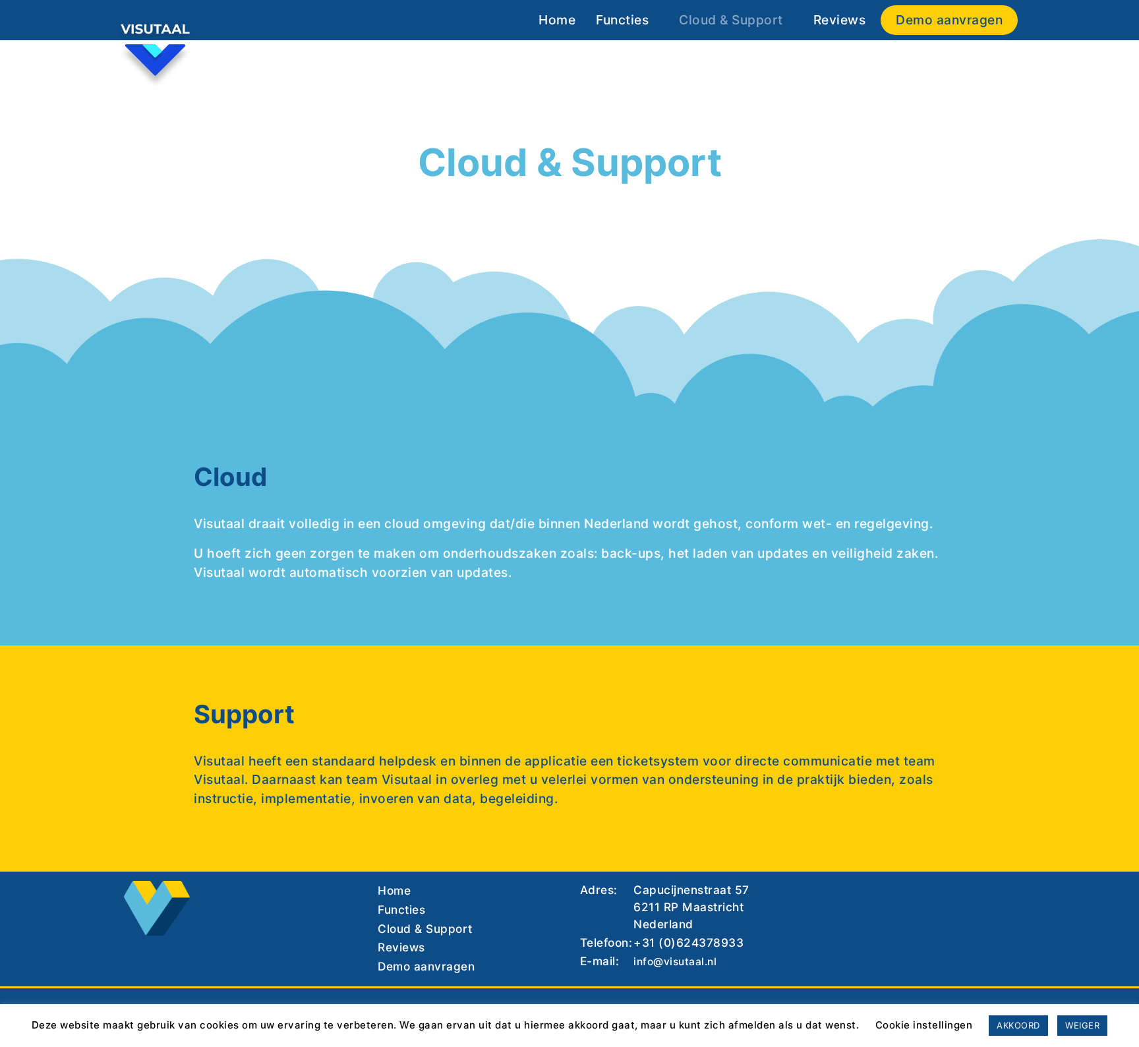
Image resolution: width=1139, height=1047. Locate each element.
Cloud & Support (731, 20)
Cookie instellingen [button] (924, 1025)
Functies (622, 20)
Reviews (839, 20)
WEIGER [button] (1082, 1025)
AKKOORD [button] (1018, 1025)
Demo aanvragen (949, 20)
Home (557, 20)
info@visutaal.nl (674, 961)
